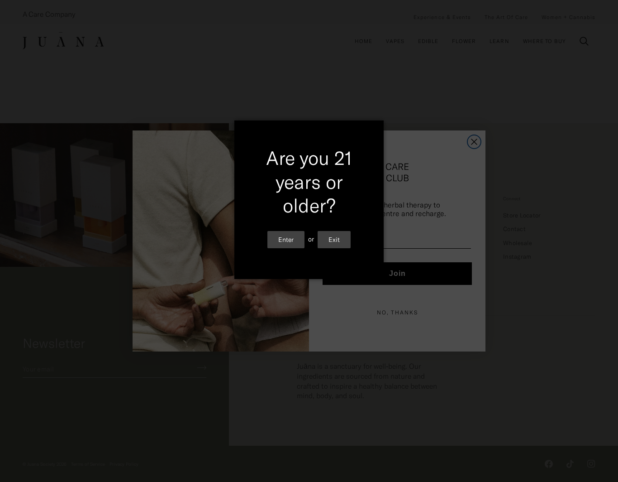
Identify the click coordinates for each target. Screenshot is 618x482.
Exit (334, 239)
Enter (286, 239)
